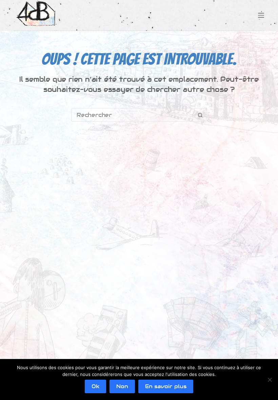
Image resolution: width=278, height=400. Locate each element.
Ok (95, 386)
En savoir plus (165, 386)
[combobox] (133, 115)
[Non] (269, 379)
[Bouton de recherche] (200, 114)
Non (122, 386)
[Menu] (261, 15)
